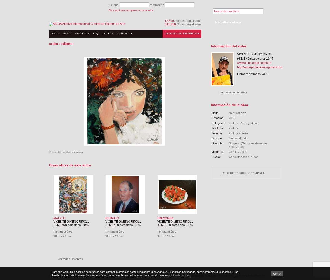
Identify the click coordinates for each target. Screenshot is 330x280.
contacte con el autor (233, 92)
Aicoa (67, 33)
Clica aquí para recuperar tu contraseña (131, 10)
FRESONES (165, 218)
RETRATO (112, 218)
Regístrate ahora (228, 22)
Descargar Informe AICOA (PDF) (243, 173)
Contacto (124, 33)
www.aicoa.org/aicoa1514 (254, 63)
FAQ (96, 33)
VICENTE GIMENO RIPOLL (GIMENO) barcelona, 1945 (71, 223)
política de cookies (179, 275)
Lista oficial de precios (182, 33)
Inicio (55, 33)
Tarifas (107, 33)
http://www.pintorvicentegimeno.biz (260, 67)
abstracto (59, 218)
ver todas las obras (70, 259)
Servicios (82, 33)
